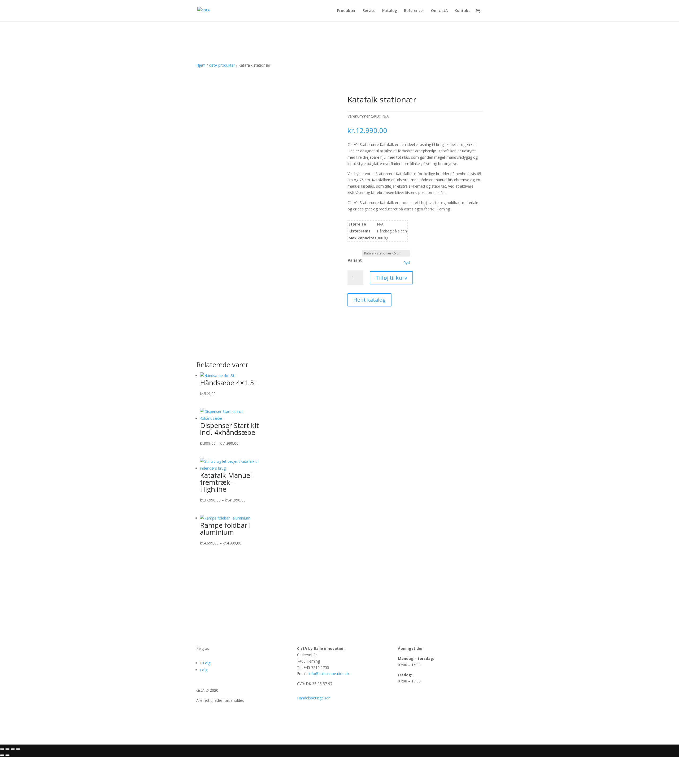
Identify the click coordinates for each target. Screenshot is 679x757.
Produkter (346, 11)
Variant (355, 260)
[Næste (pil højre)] (7, 755)
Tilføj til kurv (391, 277)
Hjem (201, 65)
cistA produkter (222, 65)
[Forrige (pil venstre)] (2, 755)
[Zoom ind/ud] (2, 749)
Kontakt (462, 11)
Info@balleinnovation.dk (328, 673)
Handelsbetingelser (313, 697)
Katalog (389, 11)
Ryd (406, 262)
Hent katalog (369, 299)
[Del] (13, 749)
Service (369, 11)
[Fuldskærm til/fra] (7, 749)
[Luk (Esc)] (18, 749)
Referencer (414, 11)
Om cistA (439, 11)
